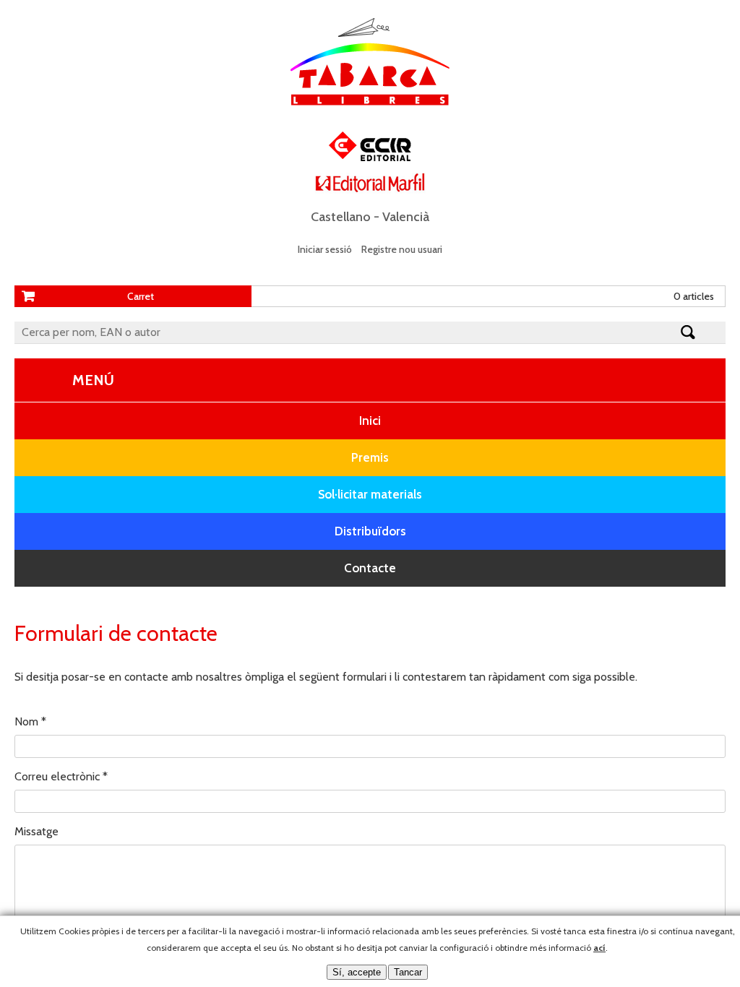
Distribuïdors (370, 531)
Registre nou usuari (401, 249)
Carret (140, 296)
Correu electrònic (61, 776)
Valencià (405, 217)
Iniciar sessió (325, 249)
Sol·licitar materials (370, 494)
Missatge (36, 831)
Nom (30, 721)
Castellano (341, 217)
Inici (370, 420)
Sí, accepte (356, 972)
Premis (370, 457)
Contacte (370, 568)
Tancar (408, 972)
